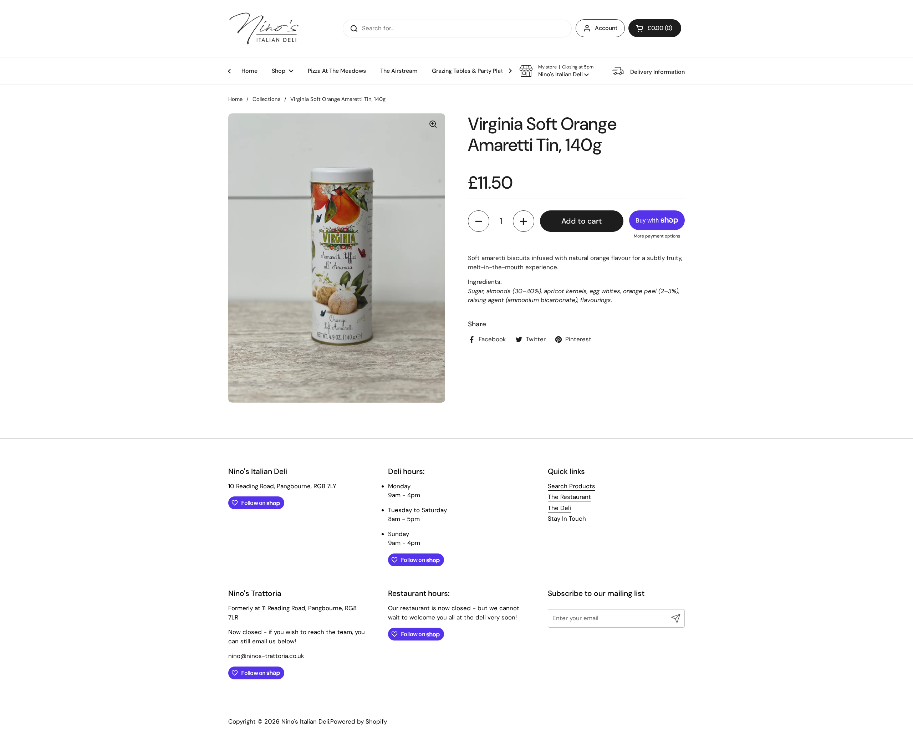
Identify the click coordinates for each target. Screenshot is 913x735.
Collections (266, 99)
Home (235, 99)
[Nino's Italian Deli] (264, 28)
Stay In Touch (567, 518)
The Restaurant (569, 497)
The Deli (559, 508)
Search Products (571, 486)
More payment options (657, 236)
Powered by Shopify (358, 721)
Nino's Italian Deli (305, 721)
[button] (654, 28)
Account (606, 28)
